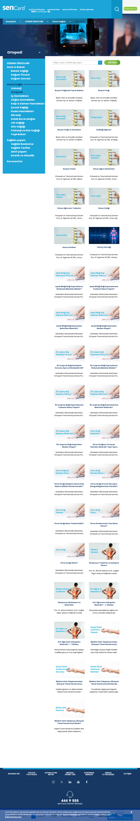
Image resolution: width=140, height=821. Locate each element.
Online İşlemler (87, 9)
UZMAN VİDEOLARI (34, 21)
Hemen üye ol (130, 9)
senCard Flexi (53, 9)
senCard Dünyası (37, 9)
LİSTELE (112, 62)
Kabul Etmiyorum (13, 817)
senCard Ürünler (69, 9)
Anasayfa (11, 21)
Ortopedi (79, 21)
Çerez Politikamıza (71, 814)
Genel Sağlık (58, 21)
